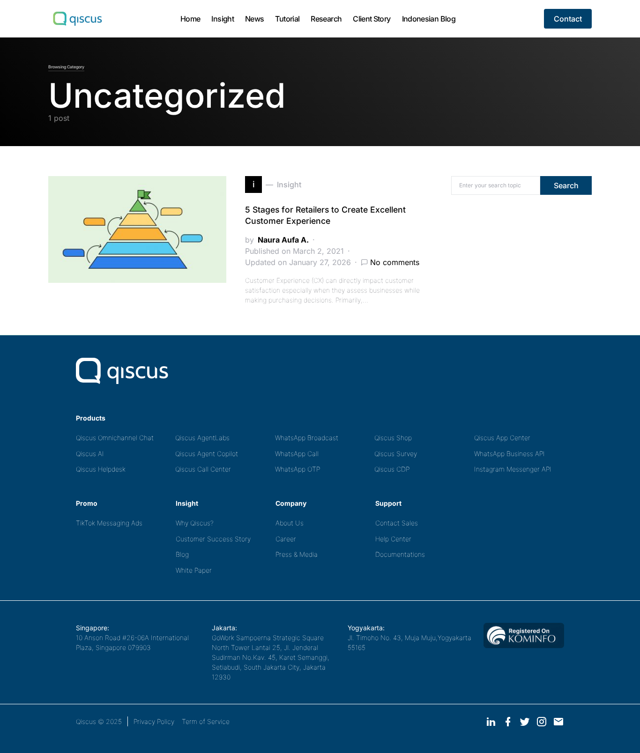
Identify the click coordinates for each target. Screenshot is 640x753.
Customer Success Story (213, 539)
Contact (568, 18)
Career (285, 539)
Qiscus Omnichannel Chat (115, 438)
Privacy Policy (154, 721)
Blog (182, 554)
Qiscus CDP (391, 469)
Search (566, 185)
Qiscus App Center (502, 438)
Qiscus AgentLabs (202, 438)
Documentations (400, 554)
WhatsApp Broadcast (306, 438)
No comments (394, 262)
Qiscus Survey (395, 454)
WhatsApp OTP (297, 469)
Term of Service (206, 721)
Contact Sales (396, 523)
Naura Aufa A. (283, 239)
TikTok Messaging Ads (109, 523)
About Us (289, 523)
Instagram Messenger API (512, 469)
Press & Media (296, 554)
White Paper (194, 570)
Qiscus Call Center (203, 469)
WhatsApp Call (297, 454)
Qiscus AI (90, 454)
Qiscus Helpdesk (101, 469)
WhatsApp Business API (509, 454)
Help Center (393, 539)
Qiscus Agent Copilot (206, 454)
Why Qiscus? (195, 523)
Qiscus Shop (393, 438)
